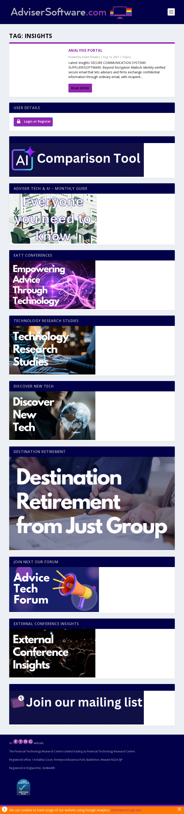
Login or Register (37, 121)
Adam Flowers (91, 57)
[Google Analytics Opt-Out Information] (4, 810)
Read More (80, 88)
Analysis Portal (85, 50)
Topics (126, 57)
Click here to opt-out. (126, 810)
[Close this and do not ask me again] (179, 810)
